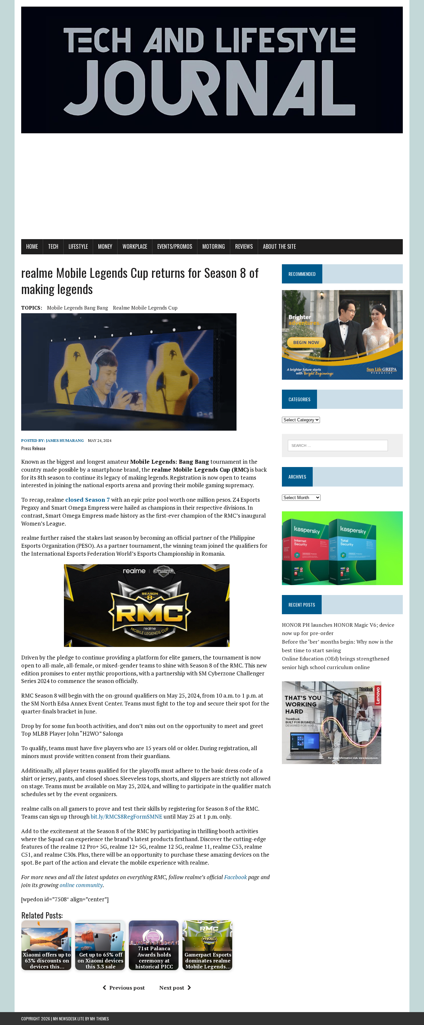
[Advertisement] (212, 189)
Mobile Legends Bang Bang (77, 307)
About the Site (279, 246)
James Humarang (65, 440)
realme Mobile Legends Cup (145, 307)
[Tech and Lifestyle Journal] (212, 70)
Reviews (244, 246)
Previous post (127, 987)
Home (32, 246)
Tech (53, 246)
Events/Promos (174, 246)
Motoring (213, 246)
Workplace (135, 246)
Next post (171, 987)
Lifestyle (78, 246)
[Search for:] (338, 444)
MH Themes (99, 1018)
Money (105, 246)
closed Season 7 (87, 499)
